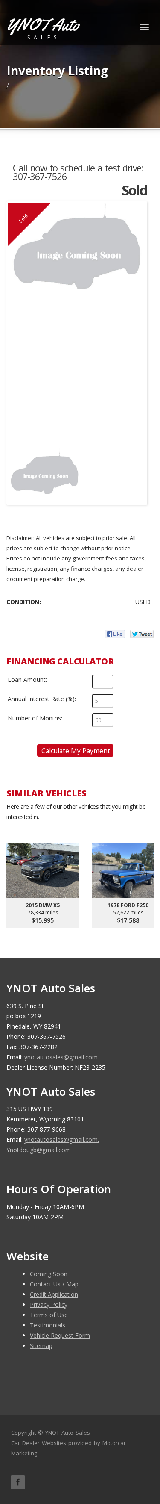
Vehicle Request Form (60, 1335)
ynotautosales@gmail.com (61, 1057)
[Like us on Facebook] (18, 1482)
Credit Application (54, 1294)
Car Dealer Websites (38, 1443)
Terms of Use (49, 1315)
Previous (20, 472)
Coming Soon (48, 1274)
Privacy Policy (48, 1305)
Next (132, 472)
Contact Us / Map (54, 1284)
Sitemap (41, 1346)
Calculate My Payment (75, 750)
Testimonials (47, 1325)
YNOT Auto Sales (67, 1432)
